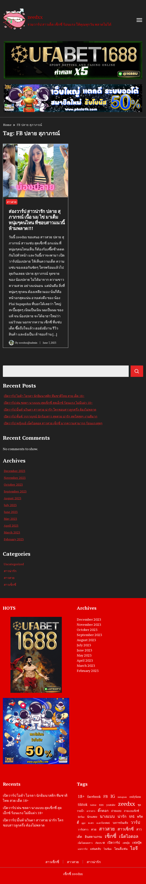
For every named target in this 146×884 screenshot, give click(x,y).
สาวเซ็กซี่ (10, 584)
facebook (94, 796)
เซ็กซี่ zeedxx (73, 873)
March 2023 (12, 532)
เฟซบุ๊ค (126, 843)
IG (112, 796)
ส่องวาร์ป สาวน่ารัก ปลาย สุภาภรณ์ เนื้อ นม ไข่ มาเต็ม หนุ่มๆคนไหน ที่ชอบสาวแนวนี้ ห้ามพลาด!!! (37, 219)
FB (105, 796)
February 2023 (14, 539)
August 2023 (12, 498)
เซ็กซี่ (110, 836)
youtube (110, 805)
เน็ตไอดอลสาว (85, 843)
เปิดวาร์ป (113, 843)
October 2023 (13, 484)
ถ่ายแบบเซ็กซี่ (131, 811)
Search (137, 371)
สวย (93, 829)
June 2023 (11, 512)
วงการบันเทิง (120, 823)
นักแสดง (92, 816)
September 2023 (15, 491)
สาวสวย (12, 202)
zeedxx (35, 17)
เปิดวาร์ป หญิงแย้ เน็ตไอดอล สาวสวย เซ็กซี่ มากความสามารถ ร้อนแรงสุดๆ (53, 423)
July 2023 (10, 505)
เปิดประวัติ (100, 842)
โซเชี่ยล (108, 849)
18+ (81, 796)
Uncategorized (14, 564)
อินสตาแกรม (93, 837)
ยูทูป (83, 823)
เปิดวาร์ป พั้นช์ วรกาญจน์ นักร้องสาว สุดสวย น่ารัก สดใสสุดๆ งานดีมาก (50, 416)
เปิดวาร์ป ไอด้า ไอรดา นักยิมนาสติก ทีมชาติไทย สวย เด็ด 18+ (44, 396)
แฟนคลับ (95, 849)
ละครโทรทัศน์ (103, 823)
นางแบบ (107, 816)
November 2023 (15, 478)
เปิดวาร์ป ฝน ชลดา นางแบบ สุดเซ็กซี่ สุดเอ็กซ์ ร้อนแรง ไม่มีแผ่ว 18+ (48, 403)
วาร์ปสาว (83, 829)
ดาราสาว (91, 811)
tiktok (82, 804)
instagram (122, 797)
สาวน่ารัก (10, 571)
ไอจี (134, 848)
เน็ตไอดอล (128, 836)
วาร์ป (135, 822)
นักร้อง (81, 816)
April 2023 (11, 525)
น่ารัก (121, 816)
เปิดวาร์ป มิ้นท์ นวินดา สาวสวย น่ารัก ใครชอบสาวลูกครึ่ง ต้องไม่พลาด (50, 409)
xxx (101, 805)
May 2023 (10, 519)
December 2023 (14, 471)
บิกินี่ (131, 816)
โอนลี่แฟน (121, 849)
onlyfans (135, 797)
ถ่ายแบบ (116, 811)
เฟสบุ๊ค (137, 843)
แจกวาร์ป (82, 849)
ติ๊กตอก (103, 810)
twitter (93, 804)
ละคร (91, 823)
